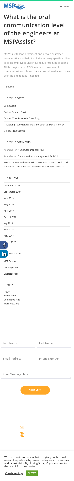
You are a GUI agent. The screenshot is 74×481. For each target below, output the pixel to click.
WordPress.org (11, 303)
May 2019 (9, 204)
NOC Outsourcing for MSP (31, 149)
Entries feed (10, 295)
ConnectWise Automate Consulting (22, 118)
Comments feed (12, 299)
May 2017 (9, 235)
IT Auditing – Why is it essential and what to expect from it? (34, 124)
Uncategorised (11, 267)
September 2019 (12, 191)
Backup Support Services (16, 112)
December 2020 (12, 185)
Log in (7, 291)
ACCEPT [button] (32, 473)
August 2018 (10, 216)
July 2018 (8, 223)
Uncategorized (11, 273)
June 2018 (9, 229)
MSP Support (10, 261)
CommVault (10, 105)
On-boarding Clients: (14, 130)
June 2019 (9, 198)
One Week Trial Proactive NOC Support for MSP (40, 166)
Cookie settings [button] (14, 473)
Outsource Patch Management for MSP (38, 156)
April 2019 (9, 210)
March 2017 (10, 242)
